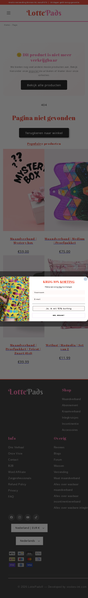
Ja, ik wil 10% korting (59, 308)
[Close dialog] (85, 279)
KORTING (67, 282)
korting (59, 287)
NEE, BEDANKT (59, 315)
